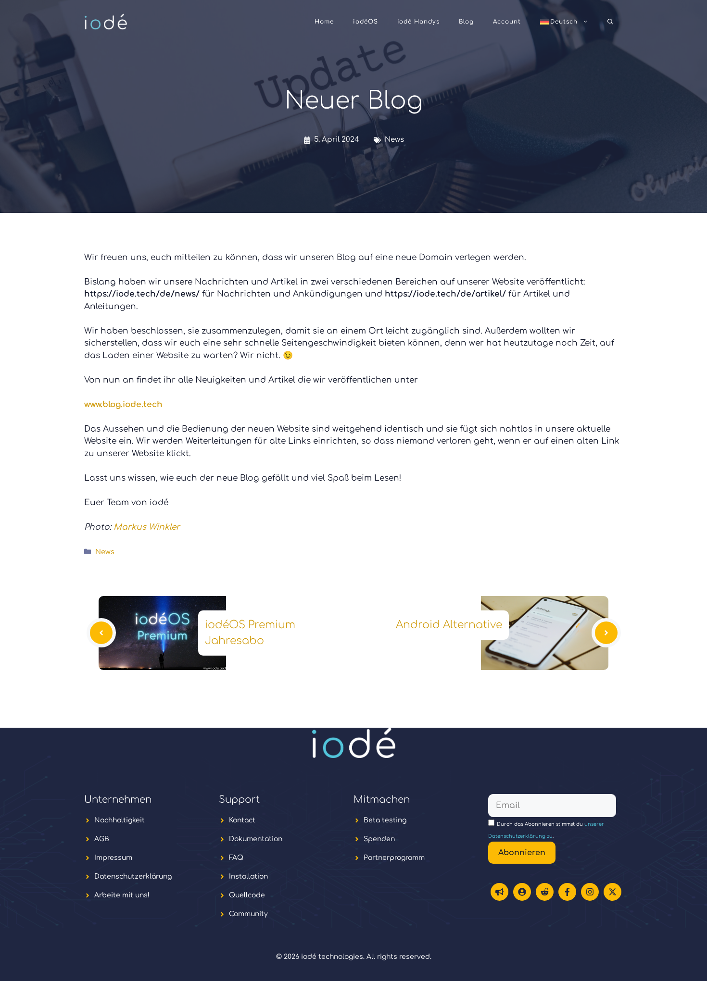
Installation (248, 876)
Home (324, 21)
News (394, 140)
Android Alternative (449, 625)
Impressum (113, 857)
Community (248, 914)
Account (507, 21)
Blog (466, 21)
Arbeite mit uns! (122, 895)
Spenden (379, 839)
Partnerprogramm (394, 857)
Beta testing (385, 820)
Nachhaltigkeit (119, 820)
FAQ (236, 857)
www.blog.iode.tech (123, 404)
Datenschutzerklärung (133, 876)
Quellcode (247, 895)
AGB (101, 839)
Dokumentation (255, 839)
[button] (610, 22)
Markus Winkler (147, 527)
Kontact (242, 820)
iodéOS (365, 21)
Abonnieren (521, 852)
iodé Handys (418, 21)
